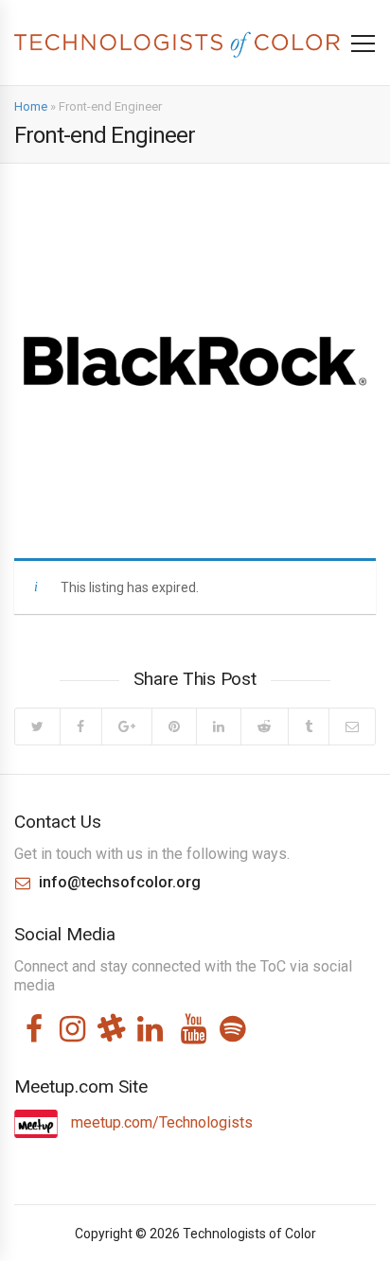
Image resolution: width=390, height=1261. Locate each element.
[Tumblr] (308, 726)
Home (30, 106)
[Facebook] (80, 726)
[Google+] (126, 726)
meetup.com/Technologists (160, 1122)
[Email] (351, 726)
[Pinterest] (173, 726)
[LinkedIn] (218, 726)
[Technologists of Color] (177, 42)
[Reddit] (263, 726)
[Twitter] (37, 726)
